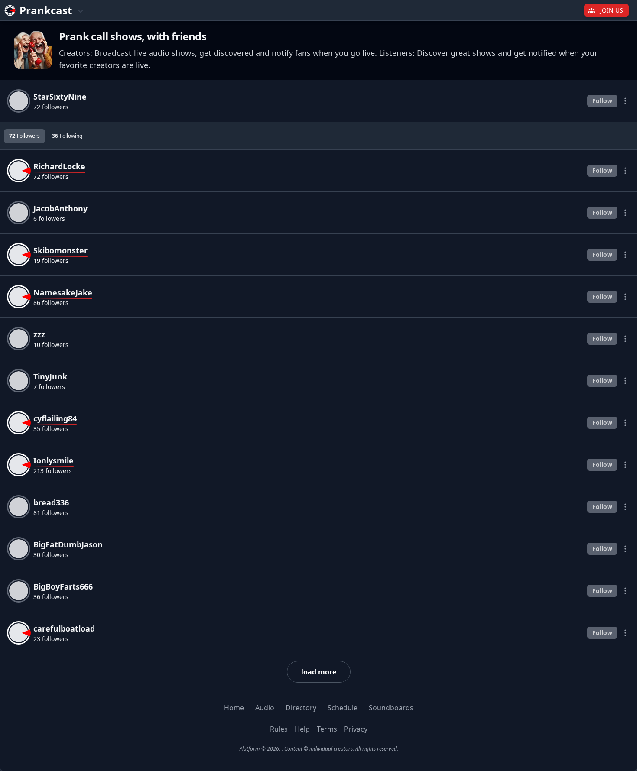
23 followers (50, 639)
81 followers (50, 513)
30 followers (50, 555)
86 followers (50, 302)
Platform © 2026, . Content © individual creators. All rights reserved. (318, 748)
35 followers (50, 428)
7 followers (49, 386)
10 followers (50, 344)
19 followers (50, 260)
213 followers (52, 470)
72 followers (50, 107)
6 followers (49, 218)
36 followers (50, 597)
